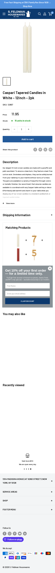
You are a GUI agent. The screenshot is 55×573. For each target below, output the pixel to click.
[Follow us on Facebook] (4, 533)
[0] (50, 14)
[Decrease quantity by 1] (14, 129)
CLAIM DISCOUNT (27, 301)
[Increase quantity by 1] (28, 129)
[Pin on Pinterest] (40, 149)
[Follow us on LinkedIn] (25, 533)
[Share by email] (50, 149)
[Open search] (39, 13)
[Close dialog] (50, 268)
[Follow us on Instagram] (9, 533)
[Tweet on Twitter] (45, 149)
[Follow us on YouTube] (20, 533)
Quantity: (6, 129)
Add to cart (27, 139)
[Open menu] (4, 14)
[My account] (44, 13)
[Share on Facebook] (35, 149)
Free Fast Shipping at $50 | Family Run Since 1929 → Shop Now (27, 4)
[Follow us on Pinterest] (15, 533)
